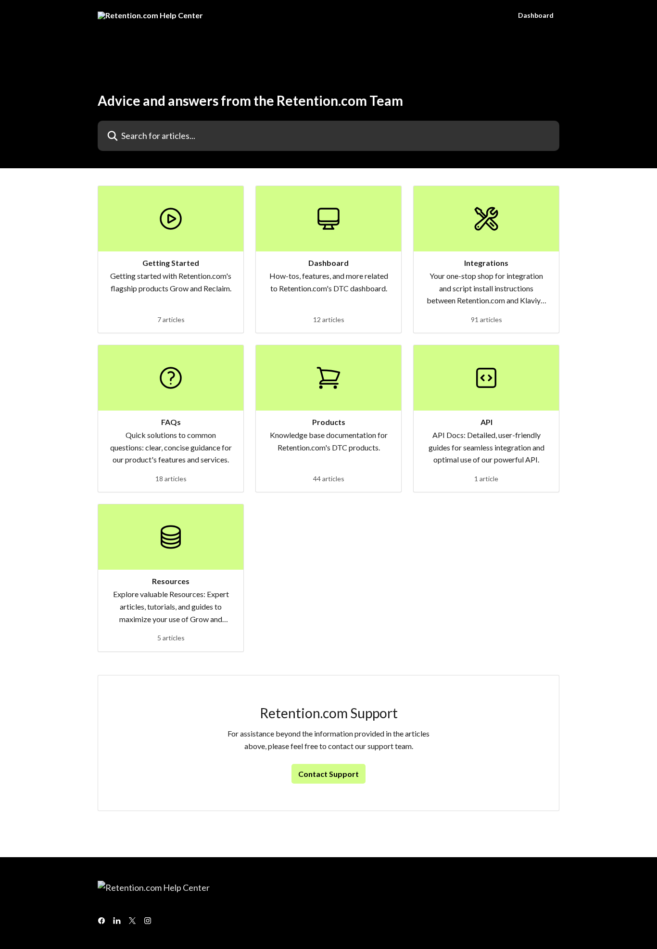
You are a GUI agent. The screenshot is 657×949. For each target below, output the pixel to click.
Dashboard (536, 15)
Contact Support (328, 773)
